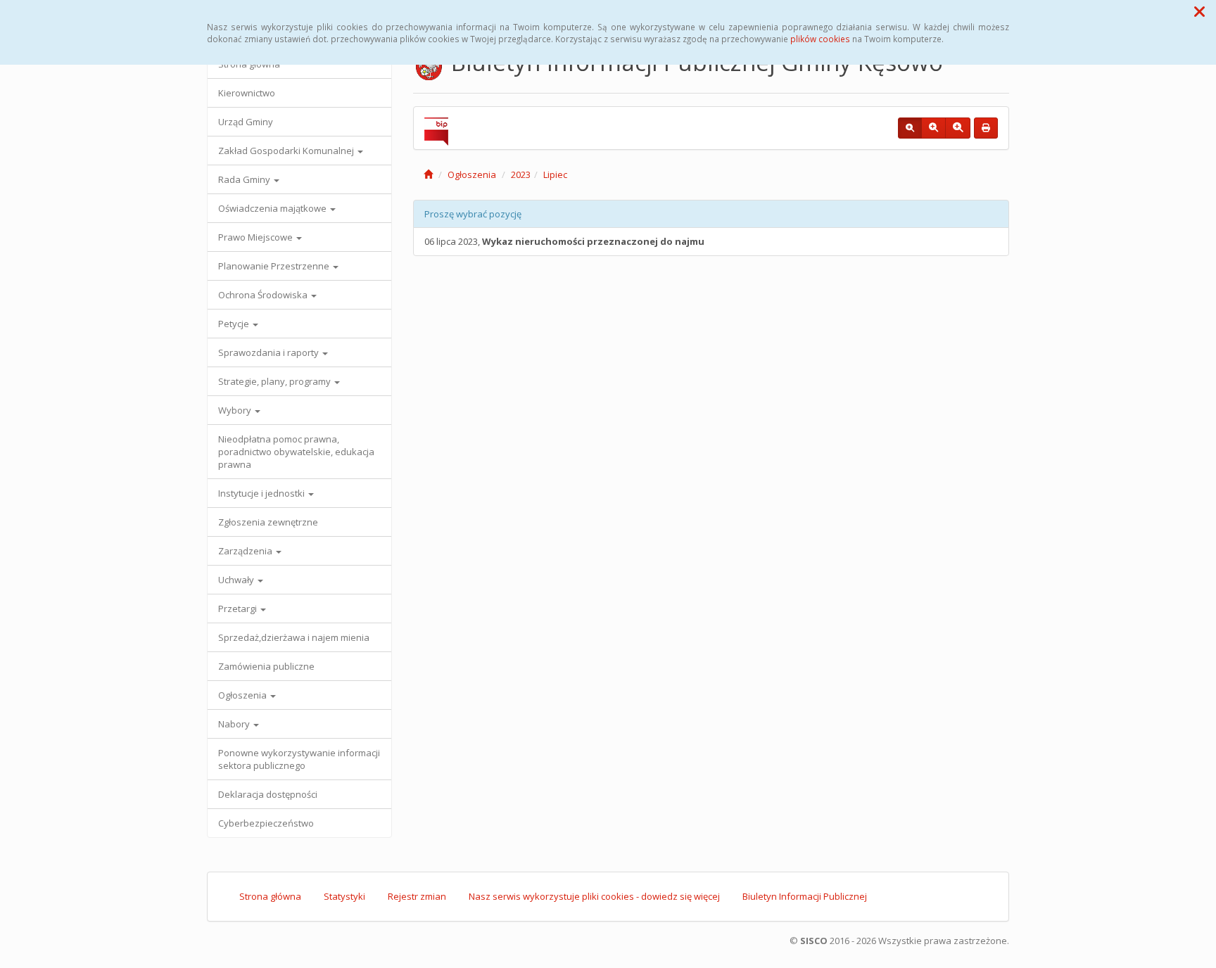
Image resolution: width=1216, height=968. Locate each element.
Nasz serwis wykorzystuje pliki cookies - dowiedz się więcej (594, 896)
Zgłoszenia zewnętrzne (268, 522)
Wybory (235, 410)
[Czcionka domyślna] (910, 128)
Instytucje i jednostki (262, 493)
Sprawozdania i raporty (269, 352)
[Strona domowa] (428, 174)
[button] (1199, 11)
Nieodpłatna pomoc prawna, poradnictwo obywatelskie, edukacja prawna (296, 452)
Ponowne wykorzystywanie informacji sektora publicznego (299, 759)
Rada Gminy (245, 179)
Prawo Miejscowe (256, 237)
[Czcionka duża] (957, 128)
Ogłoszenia (243, 695)
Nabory (235, 724)
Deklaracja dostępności (267, 794)
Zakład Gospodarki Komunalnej (287, 150)
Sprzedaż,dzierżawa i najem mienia (293, 637)
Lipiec (555, 174)
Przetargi (238, 608)
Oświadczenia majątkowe (273, 208)
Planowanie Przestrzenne (274, 266)
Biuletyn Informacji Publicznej (804, 896)
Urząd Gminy (245, 121)
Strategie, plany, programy (275, 381)
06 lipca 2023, (564, 241)
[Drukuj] (986, 128)
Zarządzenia (246, 550)
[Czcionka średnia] (933, 128)
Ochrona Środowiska (264, 294)
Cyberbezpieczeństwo (266, 823)
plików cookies (820, 38)
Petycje (234, 323)
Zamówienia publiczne (266, 666)
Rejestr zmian (417, 896)
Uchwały (237, 579)
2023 (521, 174)
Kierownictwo (246, 93)
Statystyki (344, 896)
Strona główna (270, 896)
